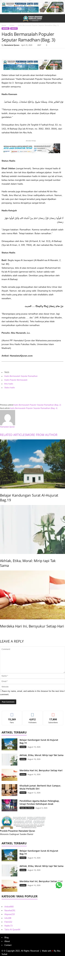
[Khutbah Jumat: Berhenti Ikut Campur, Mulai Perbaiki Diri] (9, 790)
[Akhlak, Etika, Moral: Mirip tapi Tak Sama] (32, 529)
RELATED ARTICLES (13, 435)
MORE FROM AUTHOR (41, 435)
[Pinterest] (19, 53)
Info (7, 918)
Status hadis (9, 387)
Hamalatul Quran (11, 45)
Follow (32, 713)
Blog (6, 937)
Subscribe (53, 713)
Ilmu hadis (8, 384)
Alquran (9, 914)
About (7, 941)
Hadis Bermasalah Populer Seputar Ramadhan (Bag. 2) (37, 405)
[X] (12, 53)
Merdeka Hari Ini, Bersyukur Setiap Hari (32, 626)
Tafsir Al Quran (12, 929)
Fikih (8, 922)
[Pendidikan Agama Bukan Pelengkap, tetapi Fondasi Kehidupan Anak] (9, 805)
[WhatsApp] (26, 53)
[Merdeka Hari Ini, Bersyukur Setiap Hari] (32, 594)
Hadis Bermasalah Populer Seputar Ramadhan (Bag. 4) (33, 408)
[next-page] (1, 633)
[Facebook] (5, 53)
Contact (8, 945)
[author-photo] (32, 417)
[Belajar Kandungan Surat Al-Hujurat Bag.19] (32, 463)
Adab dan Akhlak (26, 808)
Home (4, 25)
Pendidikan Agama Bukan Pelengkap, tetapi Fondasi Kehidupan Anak (39, 802)
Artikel (11, 25)
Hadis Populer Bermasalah (15, 380)
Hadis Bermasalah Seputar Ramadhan (21, 376)
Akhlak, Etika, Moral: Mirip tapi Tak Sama (41, 755)
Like (12, 713)
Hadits (14, 28)
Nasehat (9, 910)
